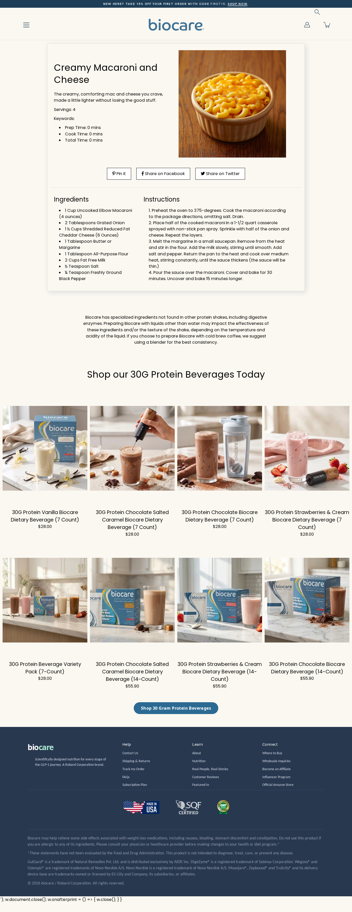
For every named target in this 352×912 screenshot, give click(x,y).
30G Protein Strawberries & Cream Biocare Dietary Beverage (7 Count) (307, 520)
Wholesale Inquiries (276, 761)
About (196, 753)
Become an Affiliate (276, 769)
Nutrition (198, 761)
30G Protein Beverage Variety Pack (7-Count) (45, 668)
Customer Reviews (205, 777)
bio (41, 747)
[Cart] (327, 25)
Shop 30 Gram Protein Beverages (176, 708)
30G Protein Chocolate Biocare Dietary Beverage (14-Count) (307, 668)
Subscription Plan (134, 785)
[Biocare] (176, 24)
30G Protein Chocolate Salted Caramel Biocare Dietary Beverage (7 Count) (132, 520)
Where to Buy (272, 753)
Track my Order (133, 769)
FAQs (125, 777)
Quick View (45, 448)
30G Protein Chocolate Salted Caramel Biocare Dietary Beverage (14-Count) (132, 672)
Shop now (237, 4)
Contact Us (130, 753)
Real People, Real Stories (210, 769)
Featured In (200, 785)
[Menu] (26, 25)
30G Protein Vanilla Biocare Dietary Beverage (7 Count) (45, 516)
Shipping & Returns (136, 761)
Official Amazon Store (278, 785)
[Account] (307, 25)
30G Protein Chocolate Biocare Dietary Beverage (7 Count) (220, 516)
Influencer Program (276, 777)
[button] (317, 12)
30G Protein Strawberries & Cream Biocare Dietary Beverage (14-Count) (220, 672)
